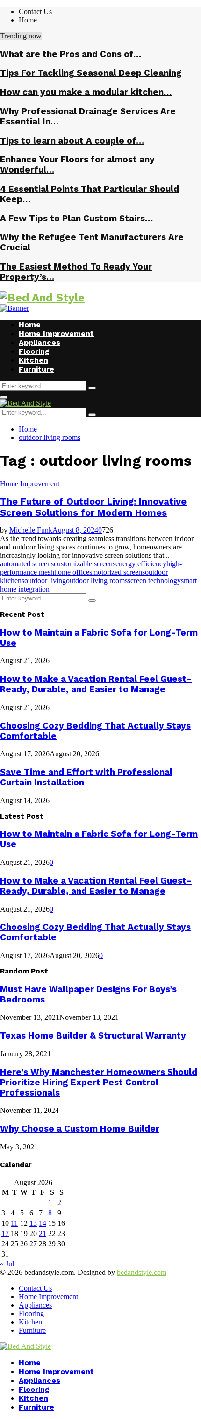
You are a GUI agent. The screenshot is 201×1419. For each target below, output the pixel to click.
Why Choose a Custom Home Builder (79, 1129)
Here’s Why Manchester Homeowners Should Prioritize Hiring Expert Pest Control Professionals (98, 1082)
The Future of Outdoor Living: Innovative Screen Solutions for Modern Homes (93, 507)
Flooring (34, 351)
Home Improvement (56, 333)
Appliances (39, 342)
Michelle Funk (30, 530)
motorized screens (118, 572)
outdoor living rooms (97, 581)
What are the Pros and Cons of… (70, 54)
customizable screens (84, 564)
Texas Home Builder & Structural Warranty (93, 1036)
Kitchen (33, 360)
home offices (73, 572)
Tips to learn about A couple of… (72, 141)
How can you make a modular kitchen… (86, 92)
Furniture (36, 369)
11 (14, 1223)
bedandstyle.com (141, 1272)
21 (42, 1233)
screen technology (154, 581)
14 (42, 1223)
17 (5, 1233)
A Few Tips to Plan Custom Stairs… (76, 218)
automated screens (27, 564)
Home (28, 20)
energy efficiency (140, 564)
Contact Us (35, 11)
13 (33, 1223)
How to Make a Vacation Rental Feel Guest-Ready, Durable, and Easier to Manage (96, 684)
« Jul (7, 1264)
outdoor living (45, 581)
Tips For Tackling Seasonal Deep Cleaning (91, 73)
